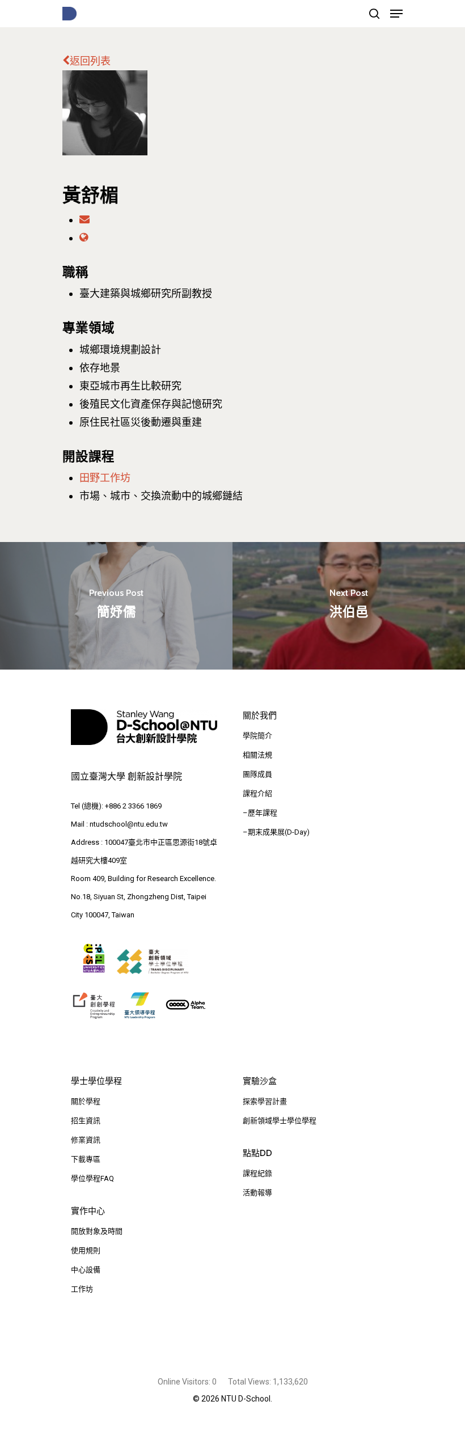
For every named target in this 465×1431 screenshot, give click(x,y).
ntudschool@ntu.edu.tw (129, 824)
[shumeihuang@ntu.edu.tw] (84, 220)
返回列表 (90, 61)
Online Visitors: (185, 1381)
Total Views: (250, 1381)
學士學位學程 (96, 1081)
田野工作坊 (104, 478)
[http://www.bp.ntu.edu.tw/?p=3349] (83, 238)
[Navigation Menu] (396, 13)
